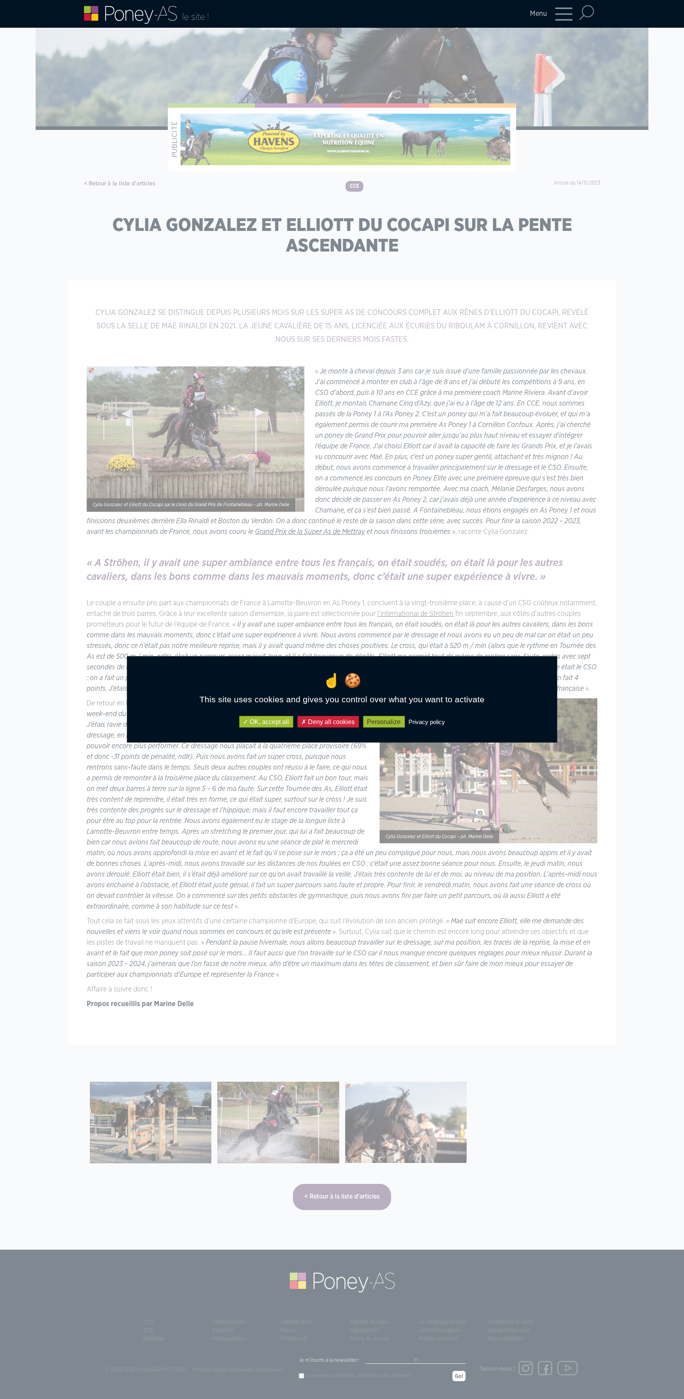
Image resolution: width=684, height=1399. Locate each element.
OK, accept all (268, 722)
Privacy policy (426, 722)
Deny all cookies (330, 722)
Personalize (384, 722)
